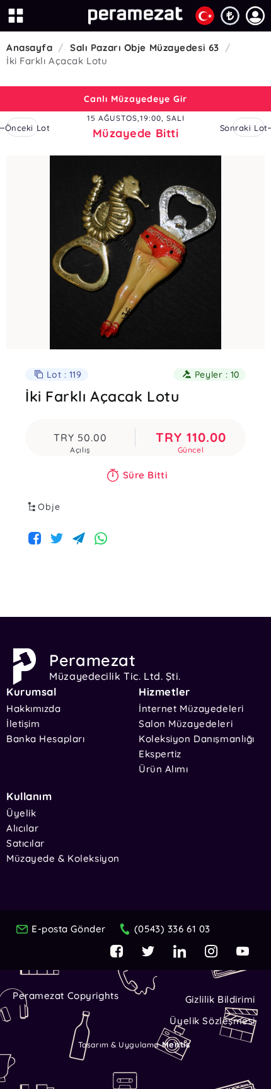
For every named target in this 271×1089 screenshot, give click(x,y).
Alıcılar (22, 828)
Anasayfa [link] (29, 48)
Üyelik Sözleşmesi (212, 1021)
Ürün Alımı (163, 769)
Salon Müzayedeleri (186, 724)
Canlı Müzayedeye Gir (135, 98)
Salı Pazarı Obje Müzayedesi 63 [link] (144, 48)
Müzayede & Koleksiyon (63, 858)
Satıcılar (25, 843)
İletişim (23, 724)
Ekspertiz (160, 754)
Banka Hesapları (45, 739)
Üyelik (21, 813)
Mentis (176, 1044)
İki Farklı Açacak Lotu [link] (56, 61)
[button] (255, 15)
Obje (49, 506)
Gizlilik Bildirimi (220, 999)
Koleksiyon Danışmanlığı (197, 739)
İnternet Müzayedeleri (191, 708)
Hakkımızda (33, 708)
